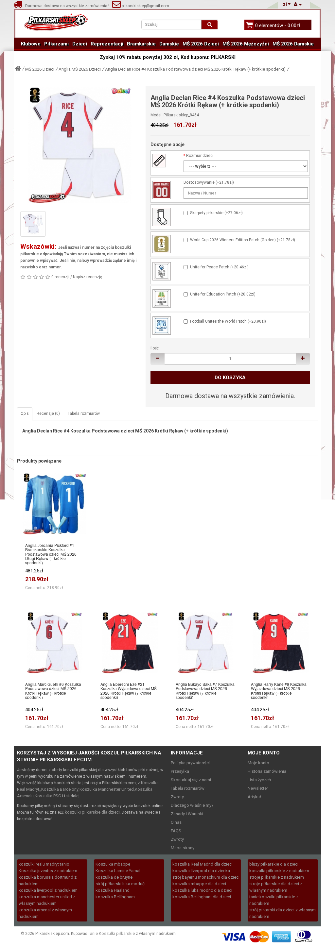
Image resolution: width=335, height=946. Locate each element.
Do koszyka (230, 377)
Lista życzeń (259, 779)
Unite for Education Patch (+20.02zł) (223, 294)
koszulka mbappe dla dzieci (199, 883)
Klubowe (31, 44)
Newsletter (258, 788)
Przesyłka (180, 771)
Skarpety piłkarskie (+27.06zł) (216, 213)
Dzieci (79, 44)
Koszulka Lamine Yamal (118, 870)
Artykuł (254, 796)
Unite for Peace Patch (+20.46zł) (219, 267)
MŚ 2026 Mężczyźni (245, 44)
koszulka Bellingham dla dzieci (201, 896)
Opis (25, 413)
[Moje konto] (298, 4)
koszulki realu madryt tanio (44, 864)
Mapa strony (182, 847)
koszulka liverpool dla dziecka (201, 870)
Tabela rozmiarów (84, 413)
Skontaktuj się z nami (191, 779)
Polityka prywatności (190, 762)
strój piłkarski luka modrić (120, 883)
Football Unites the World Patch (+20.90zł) (228, 321)
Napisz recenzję (87, 277)
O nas (176, 822)
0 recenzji (60, 277)
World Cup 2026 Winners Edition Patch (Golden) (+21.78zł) (242, 240)
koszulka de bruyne (114, 877)
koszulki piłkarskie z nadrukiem (279, 870)
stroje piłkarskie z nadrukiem (276, 877)
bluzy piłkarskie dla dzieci (273, 864)
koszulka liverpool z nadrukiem (48, 890)
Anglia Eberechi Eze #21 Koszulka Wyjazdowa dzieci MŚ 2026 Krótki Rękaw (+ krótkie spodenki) (128, 690)
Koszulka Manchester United (106, 789)
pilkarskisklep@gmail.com (145, 6)
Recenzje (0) (48, 413)
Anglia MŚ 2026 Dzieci (80, 69)
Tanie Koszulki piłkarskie (111, 933)
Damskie (169, 44)
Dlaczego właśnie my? (192, 805)
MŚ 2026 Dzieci (201, 44)
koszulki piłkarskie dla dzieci (92, 812)
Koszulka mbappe (113, 864)
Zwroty (177, 796)
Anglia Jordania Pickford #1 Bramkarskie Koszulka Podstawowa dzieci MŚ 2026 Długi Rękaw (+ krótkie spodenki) (51, 554)
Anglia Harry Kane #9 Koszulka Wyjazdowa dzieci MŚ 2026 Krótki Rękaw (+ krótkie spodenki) (279, 690)
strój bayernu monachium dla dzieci (205, 877)
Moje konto (258, 762)
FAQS (176, 830)
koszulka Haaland (113, 890)
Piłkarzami (56, 44)
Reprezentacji (107, 44)
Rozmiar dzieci (200, 155)
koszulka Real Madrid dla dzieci (202, 864)
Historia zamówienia (267, 771)
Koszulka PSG (48, 795)
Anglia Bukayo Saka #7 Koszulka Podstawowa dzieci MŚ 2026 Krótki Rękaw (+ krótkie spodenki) (205, 690)
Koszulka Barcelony (60, 789)
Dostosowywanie (199, 182)
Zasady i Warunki (187, 813)
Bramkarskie (141, 44)
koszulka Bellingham (115, 896)
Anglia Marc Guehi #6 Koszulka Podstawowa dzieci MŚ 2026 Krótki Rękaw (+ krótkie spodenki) (53, 690)
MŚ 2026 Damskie (293, 44)
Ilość (154, 348)
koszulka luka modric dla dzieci (202, 890)
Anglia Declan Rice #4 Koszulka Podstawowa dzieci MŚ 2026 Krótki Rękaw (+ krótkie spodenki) (195, 69)
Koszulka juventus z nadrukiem (48, 870)
